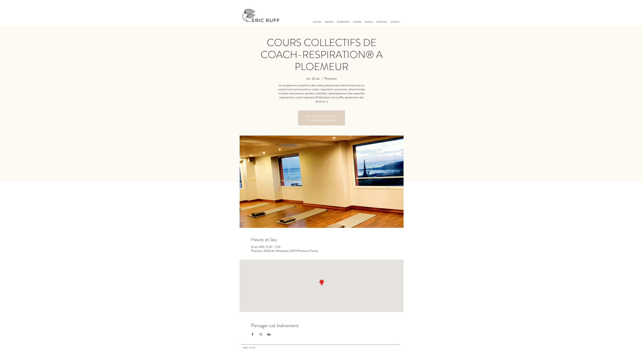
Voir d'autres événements (322, 120)
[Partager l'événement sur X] (260, 334)
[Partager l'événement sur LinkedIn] (269, 334)
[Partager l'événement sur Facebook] (252, 334)
